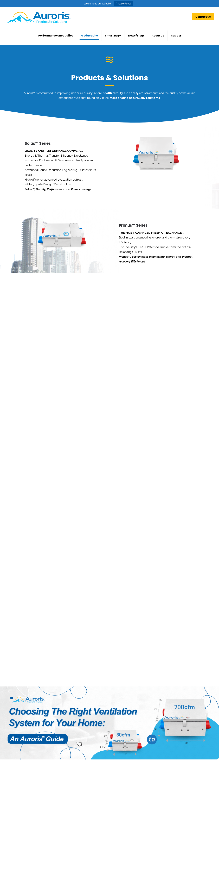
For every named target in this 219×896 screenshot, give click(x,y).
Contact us (203, 17)
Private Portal (123, 3)
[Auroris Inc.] (39, 16)
